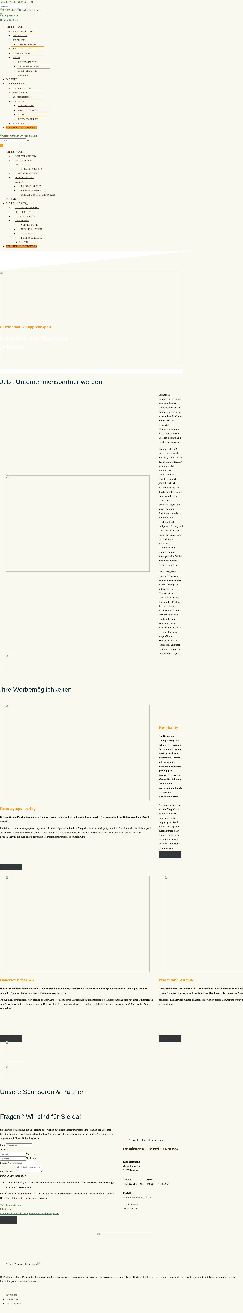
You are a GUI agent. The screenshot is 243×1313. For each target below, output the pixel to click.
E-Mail (4, 1162)
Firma (3, 1145)
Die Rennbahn (16, 83)
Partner (12, 79)
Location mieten (22, 97)
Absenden (9, 1219)
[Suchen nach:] (14, 6)
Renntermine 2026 (22, 31)
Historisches (20, 93)
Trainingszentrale (23, 88)
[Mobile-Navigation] (1, 145)
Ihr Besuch (19, 40)
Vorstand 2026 (26, 106)
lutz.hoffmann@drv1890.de (137, 1197)
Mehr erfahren (11, 867)
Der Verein (19, 101)
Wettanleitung (21, 53)
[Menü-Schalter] (24, 152)
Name (4, 1149)
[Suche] (28, 6)
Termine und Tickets (21, 127)
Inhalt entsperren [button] (8, 1209)
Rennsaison (14, 26)
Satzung (22, 115)
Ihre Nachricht (8, 1171)
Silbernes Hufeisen (29, 67)
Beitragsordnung (28, 119)
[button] (91, 140)
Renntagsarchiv (27, 62)
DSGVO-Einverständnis (13, 1175)
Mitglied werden (27, 110)
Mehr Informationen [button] (10, 1204)
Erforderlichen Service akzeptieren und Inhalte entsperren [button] (29, 1213)
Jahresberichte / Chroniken (38, 195)
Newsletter (19, 123)
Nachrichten (20, 36)
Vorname (30, 1153)
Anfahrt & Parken (28, 45)
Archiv (16, 58)
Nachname (31, 1158)
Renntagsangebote (23, 49)
